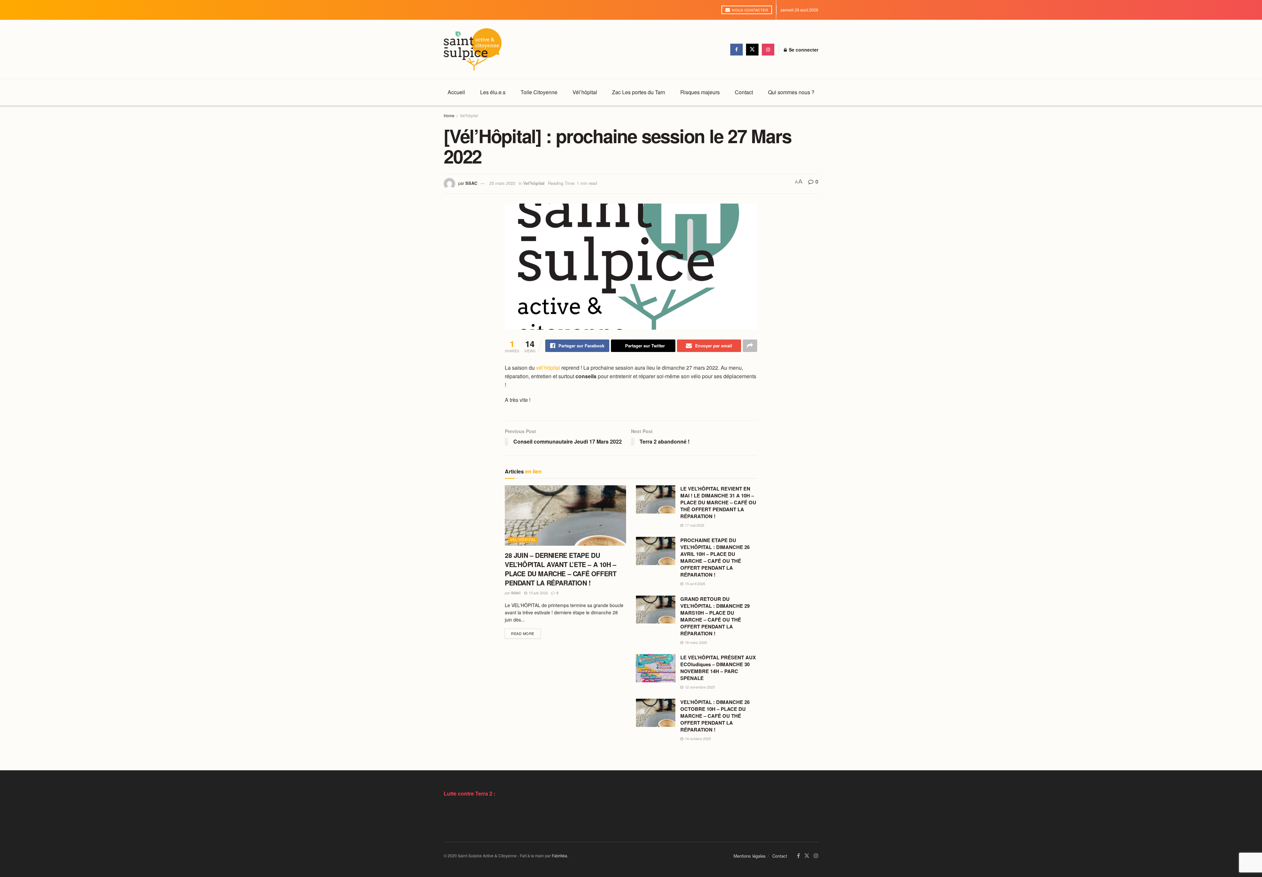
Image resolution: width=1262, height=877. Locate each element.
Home (449, 115)
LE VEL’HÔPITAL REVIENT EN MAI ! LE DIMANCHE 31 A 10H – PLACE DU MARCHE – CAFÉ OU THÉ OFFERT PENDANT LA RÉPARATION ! (718, 502)
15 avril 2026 (694, 583)
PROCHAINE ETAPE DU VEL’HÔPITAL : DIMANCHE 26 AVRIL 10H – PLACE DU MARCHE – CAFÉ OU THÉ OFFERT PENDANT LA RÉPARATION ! (715, 557)
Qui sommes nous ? (791, 92)
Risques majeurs (700, 92)
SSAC (471, 183)
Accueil (456, 92)
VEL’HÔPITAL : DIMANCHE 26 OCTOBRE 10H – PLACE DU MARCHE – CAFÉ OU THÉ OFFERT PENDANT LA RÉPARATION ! (715, 715)
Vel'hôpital (469, 115)
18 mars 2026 (695, 642)
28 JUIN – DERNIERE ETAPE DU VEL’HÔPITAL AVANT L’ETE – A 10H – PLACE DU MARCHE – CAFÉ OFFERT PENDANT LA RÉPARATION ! (560, 568)
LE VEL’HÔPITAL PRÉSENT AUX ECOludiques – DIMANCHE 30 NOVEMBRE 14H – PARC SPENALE (718, 668)
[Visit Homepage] (473, 49)
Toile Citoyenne (539, 92)
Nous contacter (749, 9)
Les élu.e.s (492, 92)
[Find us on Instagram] (768, 49)
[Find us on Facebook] (736, 49)
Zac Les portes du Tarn (638, 92)
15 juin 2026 (538, 592)
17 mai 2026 (694, 525)
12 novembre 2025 (699, 687)
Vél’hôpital (585, 92)
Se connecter (802, 49)
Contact (744, 92)
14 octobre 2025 (697, 738)
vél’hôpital (548, 367)
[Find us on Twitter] (752, 49)
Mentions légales (750, 856)
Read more (526, 633)
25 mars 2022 (502, 183)
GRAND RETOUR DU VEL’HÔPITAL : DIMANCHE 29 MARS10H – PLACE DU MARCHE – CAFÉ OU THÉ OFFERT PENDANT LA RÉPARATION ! (715, 616)
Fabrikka (559, 855)
